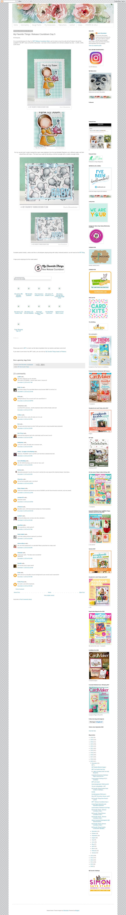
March (93, 848)
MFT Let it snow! (96, 782)
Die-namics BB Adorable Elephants (18, 295)
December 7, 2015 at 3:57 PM (25, 576)
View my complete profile (95, 45)
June (93, 842)
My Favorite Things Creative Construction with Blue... (99, 828)
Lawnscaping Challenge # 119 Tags (101, 807)
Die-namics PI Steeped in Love (49, 294)
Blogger (77, 910)
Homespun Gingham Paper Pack (39, 313)
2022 (91, 746)
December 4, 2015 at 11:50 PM (25, 501)
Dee (19, 424)
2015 (91, 761)
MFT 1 (93, 765)
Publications (63, 25)
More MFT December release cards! (101, 796)
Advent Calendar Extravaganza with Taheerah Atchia (101, 821)
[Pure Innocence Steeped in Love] (39, 289)
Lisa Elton (20, 525)
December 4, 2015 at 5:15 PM (25, 446)
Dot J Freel (20, 433)
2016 (91, 759)
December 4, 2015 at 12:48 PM (25, 400)
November (94, 831)
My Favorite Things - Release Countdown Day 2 (99, 810)
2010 (91, 864)
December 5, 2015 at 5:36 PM (25, 547)
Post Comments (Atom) (26, 599)
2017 (91, 757)
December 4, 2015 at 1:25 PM (25, 419)
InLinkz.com (15, 337)
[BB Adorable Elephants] (28, 289)
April (93, 846)
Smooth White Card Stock (49, 312)
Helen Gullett (21, 534)
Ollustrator (65, 910)
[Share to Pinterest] (44, 365)
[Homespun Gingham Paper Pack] (39, 307)
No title (93, 792)
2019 (91, 752)
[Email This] (37, 365)
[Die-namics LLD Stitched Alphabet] (28, 307)
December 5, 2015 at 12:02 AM (25, 511)
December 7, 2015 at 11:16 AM (25, 567)
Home (16, 25)
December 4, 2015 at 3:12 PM (25, 437)
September (95, 835)
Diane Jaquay (21, 488)
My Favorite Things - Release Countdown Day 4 (99, 817)
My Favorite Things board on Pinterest (56, 351)
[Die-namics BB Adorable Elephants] (18, 289)
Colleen (19, 415)
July (93, 840)
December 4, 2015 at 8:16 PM (25, 474)
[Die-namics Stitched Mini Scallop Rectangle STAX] (59, 289)
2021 (91, 748)
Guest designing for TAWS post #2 (100, 784)
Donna (19, 470)
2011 (91, 862)
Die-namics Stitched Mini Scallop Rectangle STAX (59, 296)
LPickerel (20, 506)
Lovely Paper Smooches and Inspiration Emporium (99, 805)
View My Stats (92, 731)
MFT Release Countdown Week (41, 41)
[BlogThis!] (38, 365)
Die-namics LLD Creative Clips (18, 312)
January (94, 852)
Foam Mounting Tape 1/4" (18, 330)
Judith (19, 376)
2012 (91, 860)
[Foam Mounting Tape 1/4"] (18, 325)
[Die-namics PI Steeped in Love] (49, 289)
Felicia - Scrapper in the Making (26, 451)
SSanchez (20, 479)
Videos (80, 25)
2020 (91, 750)
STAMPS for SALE (92, 25)
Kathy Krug (21, 581)
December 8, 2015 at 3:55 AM (25, 586)
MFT (25, 348)
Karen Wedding (22, 461)
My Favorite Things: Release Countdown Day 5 (99, 824)
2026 (91, 737)
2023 (91, 744)
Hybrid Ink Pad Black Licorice (59, 312)
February (94, 850)
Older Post (81, 592)
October (94, 833)
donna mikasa (21, 543)
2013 (91, 857)
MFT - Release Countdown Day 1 (100, 802)
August (94, 837)
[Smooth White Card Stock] (49, 307)
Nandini (19, 563)
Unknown (20, 552)
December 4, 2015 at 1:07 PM (25, 410)
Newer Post (17, 592)
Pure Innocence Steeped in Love (39, 294)
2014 (91, 855)
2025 (91, 739)
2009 (91, 866)
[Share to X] (40, 365)
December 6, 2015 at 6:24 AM (25, 558)
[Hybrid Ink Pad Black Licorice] (59, 307)
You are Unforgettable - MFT (99, 786)
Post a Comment (20, 589)
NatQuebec (20, 442)
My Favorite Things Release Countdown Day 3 (99, 814)
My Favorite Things (24, 366)
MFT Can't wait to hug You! (98, 769)
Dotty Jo (20, 387)
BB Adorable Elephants (28, 294)
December (94, 763)
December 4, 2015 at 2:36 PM (25, 428)
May (93, 844)
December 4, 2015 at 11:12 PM (25, 492)
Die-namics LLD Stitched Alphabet (28, 312)
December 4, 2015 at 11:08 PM (25, 483)
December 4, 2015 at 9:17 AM (25, 382)
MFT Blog (82, 252)
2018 (91, 754)
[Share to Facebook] (42, 365)
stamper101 (21, 497)
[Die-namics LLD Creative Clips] (18, 307)
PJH (19, 396)
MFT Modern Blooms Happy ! (99, 767)
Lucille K (20, 516)
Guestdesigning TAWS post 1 (99, 794)
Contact (72, 25)
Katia (19, 572)
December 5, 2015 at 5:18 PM (25, 538)
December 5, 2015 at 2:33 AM (25, 520)
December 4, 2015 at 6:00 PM (25, 456)
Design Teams (36, 25)
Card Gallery (25, 25)
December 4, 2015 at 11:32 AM (25, 391)
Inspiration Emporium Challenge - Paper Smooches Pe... (100, 775)
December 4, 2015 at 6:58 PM (25, 465)
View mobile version (49, 595)
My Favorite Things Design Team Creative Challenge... (100, 789)
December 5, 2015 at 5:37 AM (25, 529)
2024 (91, 742)
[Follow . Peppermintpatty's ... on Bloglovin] (96, 723)
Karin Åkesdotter (102, 33)
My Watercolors (50, 25)
